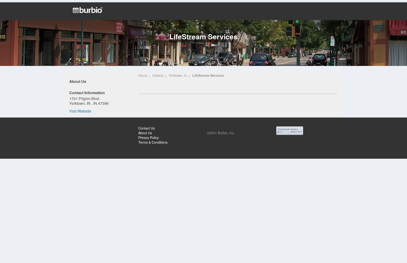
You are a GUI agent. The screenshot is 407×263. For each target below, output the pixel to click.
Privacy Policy (148, 137)
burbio (19, 128)
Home (142, 75)
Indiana (157, 75)
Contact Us (146, 128)
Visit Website (80, 111)
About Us (145, 132)
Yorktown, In (178, 75)
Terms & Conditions (152, 142)
